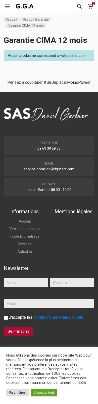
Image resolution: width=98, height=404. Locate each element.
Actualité (24, 251)
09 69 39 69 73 (49, 148)
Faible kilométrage (24, 236)
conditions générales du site (58, 317)
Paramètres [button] (17, 392)
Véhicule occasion (24, 229)
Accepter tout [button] (44, 392)
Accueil (11, 19)
